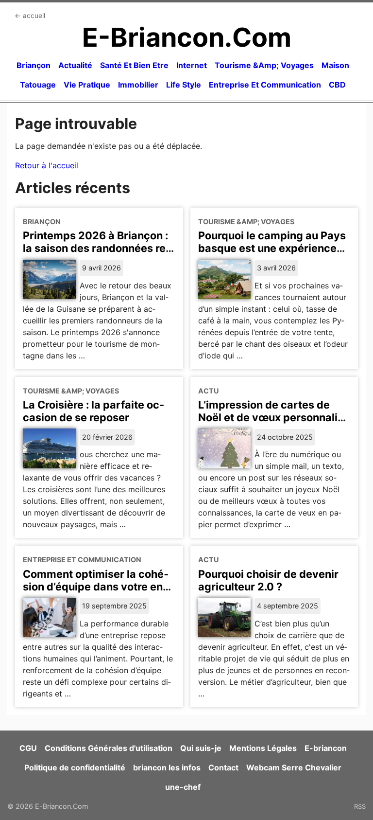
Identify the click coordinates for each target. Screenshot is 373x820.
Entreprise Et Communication (265, 84)
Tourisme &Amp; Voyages (264, 65)
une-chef (183, 787)
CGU (28, 748)
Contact (223, 767)
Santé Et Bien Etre (134, 65)
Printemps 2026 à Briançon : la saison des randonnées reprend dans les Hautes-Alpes (97, 248)
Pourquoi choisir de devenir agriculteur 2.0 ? (268, 580)
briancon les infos (167, 767)
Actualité (75, 65)
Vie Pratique (87, 84)
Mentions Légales (263, 748)
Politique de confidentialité (74, 767)
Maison (335, 65)
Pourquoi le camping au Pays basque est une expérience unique (272, 248)
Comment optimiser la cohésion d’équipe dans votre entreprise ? (96, 587)
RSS (360, 806)
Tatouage (38, 84)
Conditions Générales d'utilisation (108, 748)
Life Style (183, 84)
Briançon (34, 65)
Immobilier (138, 84)
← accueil (30, 15)
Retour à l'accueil (46, 165)
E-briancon (326, 748)
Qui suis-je (200, 748)
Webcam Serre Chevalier (293, 767)
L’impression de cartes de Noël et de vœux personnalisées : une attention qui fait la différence (272, 423)
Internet (191, 65)
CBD (337, 84)
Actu (208, 391)
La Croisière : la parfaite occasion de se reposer (93, 411)
